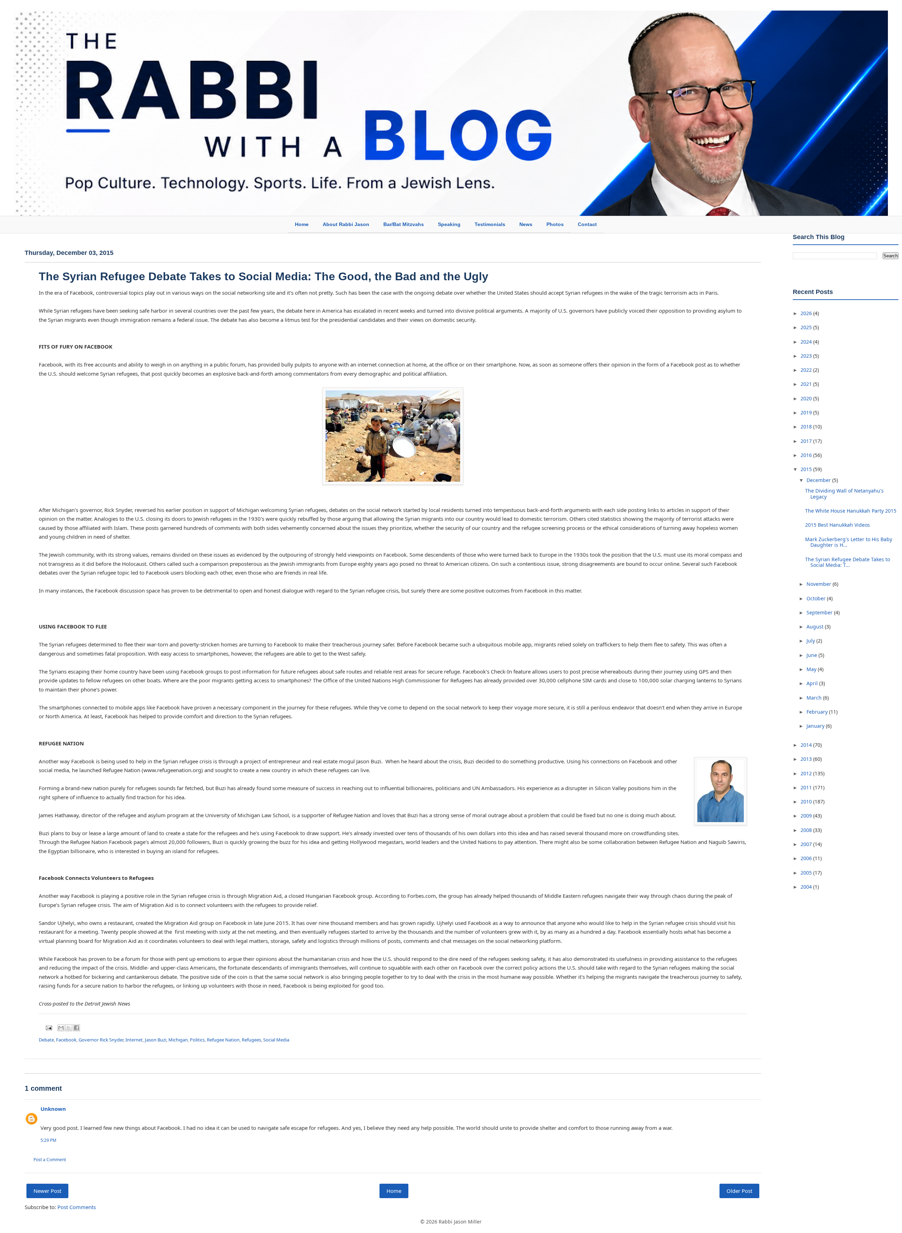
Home (302, 224)
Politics (197, 1040)
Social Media (276, 1040)
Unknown (53, 1108)
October (817, 598)
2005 (807, 872)
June (812, 655)
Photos (555, 224)
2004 (807, 886)
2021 (807, 384)
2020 (807, 398)
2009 (807, 815)
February (818, 711)
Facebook (66, 1040)
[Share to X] (68, 1027)
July (811, 640)
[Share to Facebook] (76, 1027)
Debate (46, 1040)
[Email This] (60, 1027)
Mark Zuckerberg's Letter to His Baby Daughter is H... (848, 542)
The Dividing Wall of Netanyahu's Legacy (844, 493)
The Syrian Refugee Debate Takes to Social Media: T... (847, 562)
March (815, 697)
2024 (807, 341)
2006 (807, 858)
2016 (807, 455)
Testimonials (490, 224)
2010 (807, 801)
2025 (807, 327)
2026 (807, 313)
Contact (587, 224)
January (816, 725)
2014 (807, 744)
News (525, 224)
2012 (807, 773)
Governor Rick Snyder (101, 1040)
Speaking (449, 224)
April (813, 683)
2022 (807, 370)
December (819, 480)
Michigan (178, 1040)
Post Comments (76, 1206)
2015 (807, 469)
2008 (807, 830)
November (820, 584)
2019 (807, 412)
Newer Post (47, 1190)
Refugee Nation (223, 1040)
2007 (807, 844)
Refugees (251, 1040)
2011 (807, 787)
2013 (807, 759)
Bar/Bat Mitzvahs (403, 224)
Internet (134, 1040)
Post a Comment (49, 1160)
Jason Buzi (155, 1040)
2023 (807, 355)
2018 (807, 426)
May (812, 669)
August (816, 626)
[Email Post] (48, 1027)
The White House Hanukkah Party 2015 (850, 510)
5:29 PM (48, 1140)
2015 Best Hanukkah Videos (837, 524)
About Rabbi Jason (346, 224)
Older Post (739, 1190)
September (820, 612)
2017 (807, 441)
